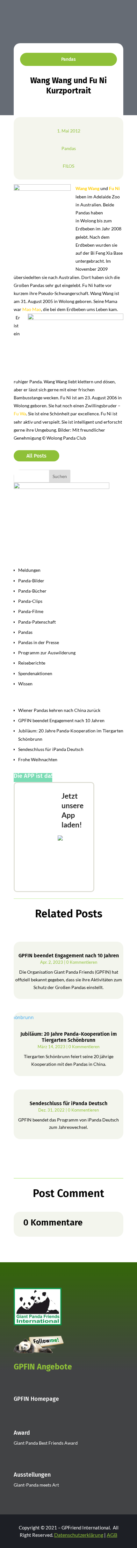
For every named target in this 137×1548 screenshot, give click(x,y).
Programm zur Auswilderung (47, 652)
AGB (112, 1535)
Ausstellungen (32, 1474)
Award (22, 1432)
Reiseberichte (31, 663)
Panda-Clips (30, 601)
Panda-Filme (30, 611)
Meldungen (29, 570)
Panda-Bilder (31, 580)
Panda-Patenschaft (37, 622)
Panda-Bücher (32, 591)
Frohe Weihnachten (37, 759)
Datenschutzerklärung (78, 1535)
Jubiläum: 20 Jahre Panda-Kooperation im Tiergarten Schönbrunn (68, 1037)
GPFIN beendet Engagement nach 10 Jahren (61, 720)
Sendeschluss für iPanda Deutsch (50, 749)
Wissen (25, 683)
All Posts (36, 456)
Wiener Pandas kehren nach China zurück (59, 710)
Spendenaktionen (35, 673)
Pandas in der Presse (38, 642)
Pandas (68, 59)
